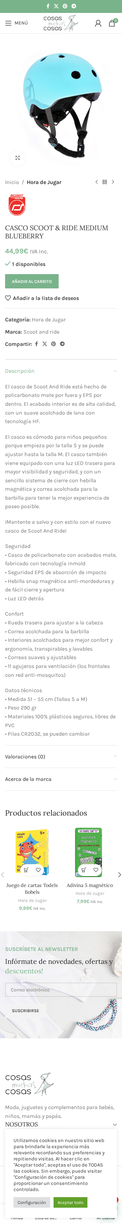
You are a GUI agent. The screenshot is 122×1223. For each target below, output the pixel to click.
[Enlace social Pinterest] (65, 6)
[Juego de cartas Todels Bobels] (32, 852)
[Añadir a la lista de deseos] (38, 870)
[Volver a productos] (105, 182)
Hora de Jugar (44, 182)
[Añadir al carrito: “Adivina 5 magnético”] (84, 870)
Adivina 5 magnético (90, 885)
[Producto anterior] (97, 182)
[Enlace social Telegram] (73, 6)
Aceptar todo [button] (70, 1202)
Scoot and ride (41, 332)
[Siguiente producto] (113, 182)
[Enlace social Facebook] (48, 6)
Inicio (12, 182)
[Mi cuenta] (98, 23)
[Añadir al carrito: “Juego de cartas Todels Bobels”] (26, 870)
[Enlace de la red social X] (56, 6)
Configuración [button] (32, 1202)
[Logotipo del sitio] (61, 22)
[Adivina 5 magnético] (90, 852)
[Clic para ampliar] (17, 158)
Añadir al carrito (32, 281)
